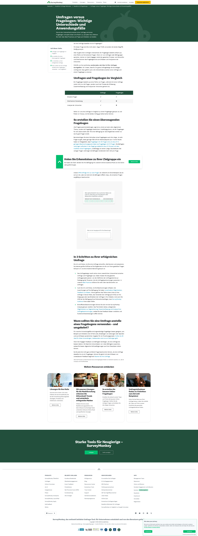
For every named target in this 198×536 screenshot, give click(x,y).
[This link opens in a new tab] (136, 513)
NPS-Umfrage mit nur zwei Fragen (88, 173)
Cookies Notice (156, 527)
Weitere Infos (134, 161)
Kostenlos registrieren (143, 2)
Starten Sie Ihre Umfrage (102, 356)
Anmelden (131, 2)
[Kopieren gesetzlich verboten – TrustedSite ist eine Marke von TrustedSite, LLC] (96, 530)
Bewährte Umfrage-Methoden (63, 6)
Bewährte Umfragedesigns (81, 6)
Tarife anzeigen (106, 452)
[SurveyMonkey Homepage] (55, 2)
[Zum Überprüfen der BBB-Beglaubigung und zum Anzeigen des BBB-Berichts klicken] (80, 530)
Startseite (50, 6)
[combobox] (50, 513)
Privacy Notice (148, 527)
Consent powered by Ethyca (188, 534)
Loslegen (91, 452)
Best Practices (87, 282)
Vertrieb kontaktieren (122, 2)
